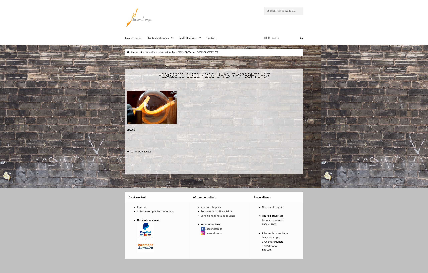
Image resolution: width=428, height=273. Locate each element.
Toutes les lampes (158, 38)
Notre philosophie (272, 207)
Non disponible (147, 52)
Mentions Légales (211, 207)
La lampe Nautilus (166, 52)
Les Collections (187, 38)
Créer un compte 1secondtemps (155, 211)
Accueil (134, 52)
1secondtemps (213, 228)
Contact (211, 38)
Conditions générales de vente (218, 215)
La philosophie (133, 38)
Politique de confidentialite (216, 211)
